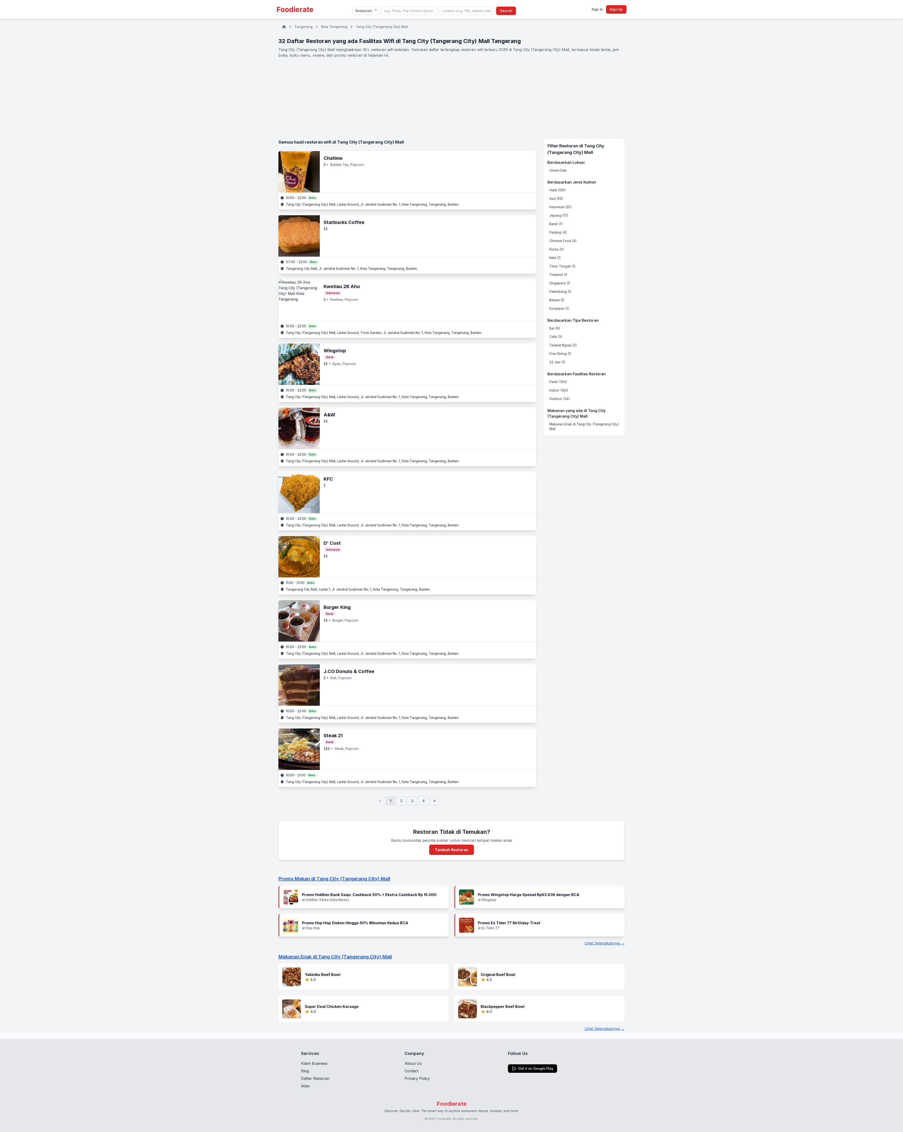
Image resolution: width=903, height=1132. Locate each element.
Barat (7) (556, 224)
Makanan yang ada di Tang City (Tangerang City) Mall (576, 413)
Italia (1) (555, 258)
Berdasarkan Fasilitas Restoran (576, 374)
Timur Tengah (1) (562, 266)
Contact (411, 1071)
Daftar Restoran (315, 1078)
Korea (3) (556, 249)
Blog (305, 1071)
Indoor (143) (558, 390)
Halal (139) (557, 190)
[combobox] (409, 11)
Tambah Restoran (451, 849)
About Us (413, 1063)
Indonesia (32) (560, 207)
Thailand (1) (558, 275)
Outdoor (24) (559, 399)
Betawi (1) (556, 300)
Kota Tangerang (334, 27)
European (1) (559, 308)
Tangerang (303, 27)
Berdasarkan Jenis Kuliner (571, 182)
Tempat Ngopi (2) (563, 345)
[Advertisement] (451, 98)
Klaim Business (314, 1063)
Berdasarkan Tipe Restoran (573, 320)
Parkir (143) (558, 382)
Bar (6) (554, 328)
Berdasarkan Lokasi (566, 162)
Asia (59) (556, 198)
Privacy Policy (417, 1078)
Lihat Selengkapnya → (605, 943)
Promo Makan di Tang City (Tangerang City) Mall (334, 878)
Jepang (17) (558, 215)
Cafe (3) (555, 337)
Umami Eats (558, 170)
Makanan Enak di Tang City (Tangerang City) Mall (584, 426)
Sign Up (616, 9)
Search (506, 11)
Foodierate (295, 9)
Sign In (597, 9)
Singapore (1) (559, 283)
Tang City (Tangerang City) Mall (382, 27)
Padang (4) (558, 232)
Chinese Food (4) (563, 241)
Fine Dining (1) (560, 354)
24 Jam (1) (557, 362)
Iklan (305, 1086)
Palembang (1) (560, 292)
